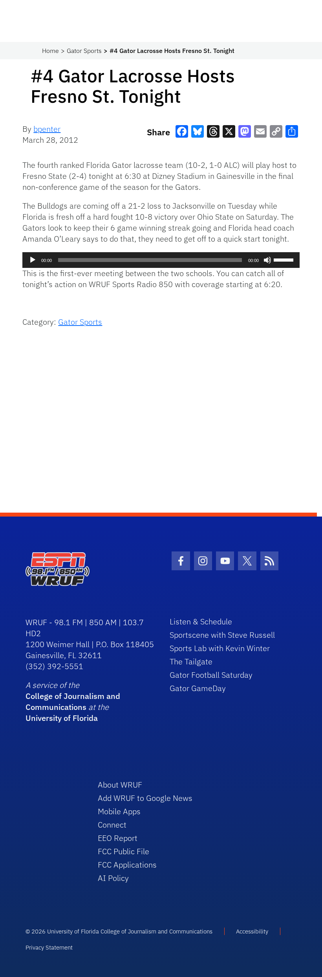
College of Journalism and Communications (73, 701)
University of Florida (62, 718)
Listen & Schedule (201, 621)
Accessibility (252, 931)
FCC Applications (127, 864)
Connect (112, 824)
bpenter (46, 129)
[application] (160, 260)
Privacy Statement (49, 947)
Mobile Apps (119, 811)
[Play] (33, 260)
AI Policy (113, 878)
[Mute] (267, 260)
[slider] (285, 259)
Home (50, 51)
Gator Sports (84, 51)
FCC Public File (123, 851)
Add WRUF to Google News (145, 798)
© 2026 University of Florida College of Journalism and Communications (119, 931)
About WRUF (120, 784)
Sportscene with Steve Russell (222, 635)
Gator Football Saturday (211, 675)
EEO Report (117, 838)
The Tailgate (191, 661)
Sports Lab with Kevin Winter (220, 648)
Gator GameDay (198, 688)
